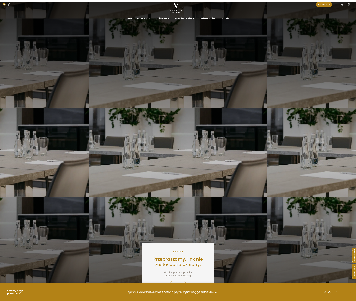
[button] (350, 292)
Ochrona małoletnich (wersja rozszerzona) (353, 255)
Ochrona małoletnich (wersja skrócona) (353, 271)
